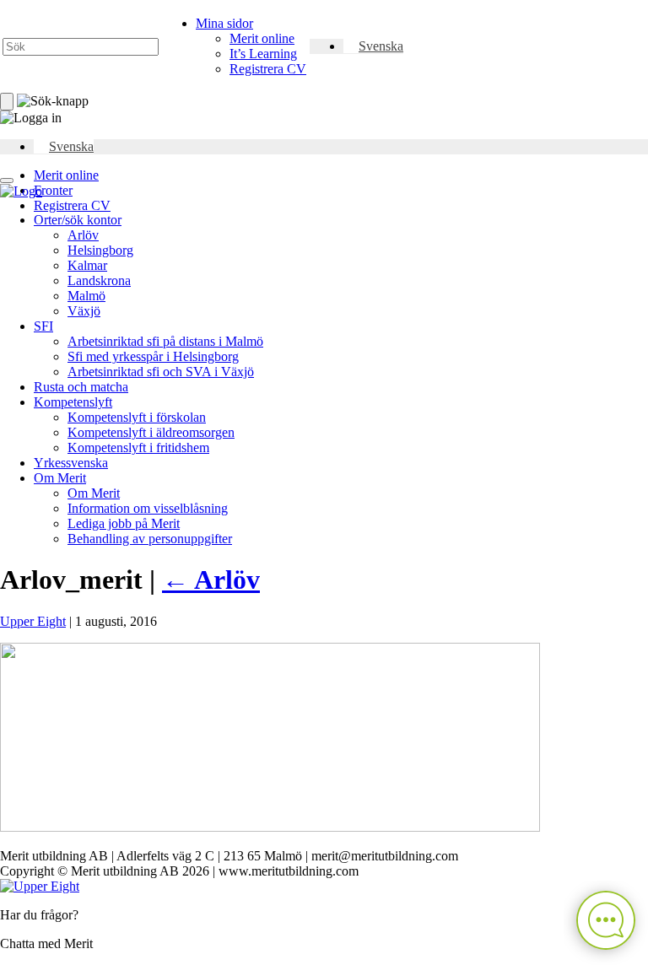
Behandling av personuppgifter (150, 538)
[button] (373, 46)
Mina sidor (224, 23)
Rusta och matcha (81, 387)
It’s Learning (263, 53)
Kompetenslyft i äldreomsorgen (151, 432)
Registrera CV (268, 69)
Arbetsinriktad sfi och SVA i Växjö (161, 371)
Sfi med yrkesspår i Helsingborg (153, 356)
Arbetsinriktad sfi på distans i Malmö (165, 341)
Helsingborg (100, 250)
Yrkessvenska (71, 463)
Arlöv (83, 235)
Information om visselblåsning (148, 508)
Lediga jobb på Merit (124, 523)
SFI (43, 326)
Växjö (84, 311)
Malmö (86, 295)
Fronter (53, 190)
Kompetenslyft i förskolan (137, 417)
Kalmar (87, 265)
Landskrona (99, 280)
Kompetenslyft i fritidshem (138, 447)
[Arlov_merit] (270, 827)
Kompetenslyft (73, 402)
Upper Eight (33, 621)
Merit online (262, 38)
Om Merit (60, 478)
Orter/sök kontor (78, 220)
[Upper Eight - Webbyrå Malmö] (39, 886)
